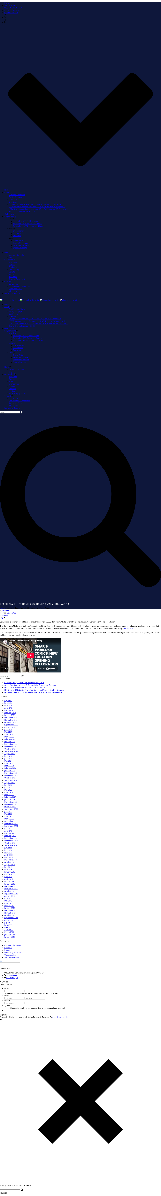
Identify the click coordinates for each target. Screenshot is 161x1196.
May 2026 (8, 705)
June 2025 (8, 729)
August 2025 (9, 727)
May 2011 (8, 927)
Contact (7, 281)
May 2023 (8, 790)
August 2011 (9, 920)
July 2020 (8, 848)
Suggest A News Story (13, 8)
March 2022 (9, 819)
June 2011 (8, 925)
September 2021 (11, 826)
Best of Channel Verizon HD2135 (22, 211)
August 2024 (9, 754)
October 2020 (10, 843)
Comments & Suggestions (19, 286)
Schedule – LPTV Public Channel (26, 221)
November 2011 (11, 913)
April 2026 (8, 708)
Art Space (13, 276)
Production (13, 267)
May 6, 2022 (11, 613)
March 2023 (9, 794)
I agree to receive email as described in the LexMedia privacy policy (38, 1008)
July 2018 (8, 874)
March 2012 (9, 905)
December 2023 (10, 773)
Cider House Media (60, 1017)
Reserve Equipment (17, 279)
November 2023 (11, 775)
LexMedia (6, 610)
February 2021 (10, 835)
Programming (10, 216)
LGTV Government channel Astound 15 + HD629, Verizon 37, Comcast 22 (38, 209)
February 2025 (10, 739)
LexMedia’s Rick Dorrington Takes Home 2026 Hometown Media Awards (33, 692)
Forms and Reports (12, 293)
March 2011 (9, 932)
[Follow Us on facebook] (1, 982)
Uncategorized (10, 955)
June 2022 (8, 811)
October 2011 (10, 915)
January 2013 (9, 884)
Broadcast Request (21, 245)
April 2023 (8, 792)
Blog (10, 257)
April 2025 (8, 734)
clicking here (128, 628)
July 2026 (8, 700)
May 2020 (8, 852)
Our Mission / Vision (17, 194)
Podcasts (17, 235)
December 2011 (10, 910)
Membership (14, 269)
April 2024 (8, 763)
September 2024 (11, 751)
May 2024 (8, 761)
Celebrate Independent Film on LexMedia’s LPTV (24, 682)
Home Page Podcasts (13, 952)
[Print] (4, 617)
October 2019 (10, 862)
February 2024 (10, 768)
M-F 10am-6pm (12, 977)
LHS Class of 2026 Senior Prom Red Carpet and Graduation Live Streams (34, 690)
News (6, 252)
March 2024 (9, 766)
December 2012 (10, 886)
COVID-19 (8, 948)
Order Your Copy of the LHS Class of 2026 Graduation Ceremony (30, 685)
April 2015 (8, 879)
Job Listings (13, 291)
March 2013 (9, 881)
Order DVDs (18, 240)
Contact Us (13, 284)
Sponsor (12, 274)
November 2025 (11, 720)
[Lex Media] (40, 300)
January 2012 (9, 908)
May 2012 (8, 901)
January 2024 (9, 770)
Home (6, 190)
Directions (13, 202)
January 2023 (9, 799)
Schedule (12, 333)
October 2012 (10, 891)
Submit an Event (15, 289)
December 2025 (10, 717)
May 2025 (8, 732)
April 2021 (8, 831)
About (6, 192)
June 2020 (8, 850)
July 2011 (8, 922)
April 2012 (8, 903)
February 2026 (10, 713)
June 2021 (8, 828)
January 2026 (9, 715)
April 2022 (8, 816)
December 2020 (10, 838)
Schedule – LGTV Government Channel (29, 226)
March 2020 (9, 857)
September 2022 (11, 809)
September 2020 (11, 845)
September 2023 (11, 780)
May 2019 (8, 869)
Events (5, 615)
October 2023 (10, 778)
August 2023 (9, 782)
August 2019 (9, 864)
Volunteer (13, 262)
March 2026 (9, 710)
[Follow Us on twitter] (5, 982)
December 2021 (10, 821)
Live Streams (18, 231)
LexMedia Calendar (16, 255)
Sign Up (3, 1015)
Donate (7, 3)
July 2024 (8, 756)
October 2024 (10, 749)
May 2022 (8, 814)
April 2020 (8, 855)
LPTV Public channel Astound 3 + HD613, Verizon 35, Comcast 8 (35, 204)
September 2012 (11, 893)
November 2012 (11, 889)
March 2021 (9, 833)
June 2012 (8, 898)
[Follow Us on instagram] (3, 982)
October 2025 (10, 722)
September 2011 (11, 917)
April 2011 (8, 930)
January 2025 (9, 741)
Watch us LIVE (10, 5)
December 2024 (10, 744)
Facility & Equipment (17, 197)
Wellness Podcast (11, 957)
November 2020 (11, 840)
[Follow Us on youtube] (7, 982)
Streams (12, 343)
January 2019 (9, 872)
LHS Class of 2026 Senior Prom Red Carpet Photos (25, 687)
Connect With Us (11, 12)
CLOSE (3, 1193)
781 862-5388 (11, 975)
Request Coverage (11, 10)
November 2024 (11, 746)
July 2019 (8, 867)
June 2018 (8, 876)
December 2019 (10, 860)
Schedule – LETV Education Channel (27, 223)
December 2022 (10, 802)
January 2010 (9, 937)
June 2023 (8, 787)
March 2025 (9, 737)
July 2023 (8, 785)
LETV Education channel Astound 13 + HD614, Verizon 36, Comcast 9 (37, 207)
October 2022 (10, 807)
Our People (13, 199)
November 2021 (11, 823)
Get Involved (9, 260)
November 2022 (11, 804)
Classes (12, 264)
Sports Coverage (20, 248)
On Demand (9, 214)
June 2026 (8, 703)
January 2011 (9, 934)
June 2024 (8, 758)
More (11, 352)
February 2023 (10, 797)
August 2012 (9, 896)
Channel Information (12, 945)
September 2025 (11, 725)
